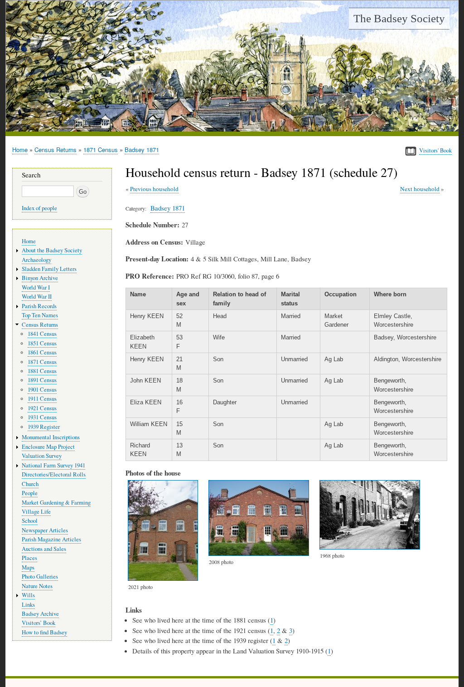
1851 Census (42, 343)
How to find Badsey (44, 632)
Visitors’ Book (38, 623)
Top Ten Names (40, 315)
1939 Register (44, 427)
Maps (28, 567)
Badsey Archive (40, 614)
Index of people (39, 208)
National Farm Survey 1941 (53, 465)
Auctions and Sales (44, 549)
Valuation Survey (42, 456)
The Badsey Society (399, 18)
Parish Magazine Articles (51, 539)
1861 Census (42, 352)
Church (30, 484)
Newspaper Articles (45, 530)
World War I (36, 287)
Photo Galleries (40, 576)
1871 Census (100, 149)
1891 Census (42, 380)
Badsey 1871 (142, 149)
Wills (28, 595)
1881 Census (42, 371)
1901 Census (42, 389)
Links (28, 604)
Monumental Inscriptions (51, 437)
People (30, 493)
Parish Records (39, 306)
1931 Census (42, 417)
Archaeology (36, 260)
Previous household (154, 189)
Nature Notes (37, 586)
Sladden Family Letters (49, 269)
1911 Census (42, 398)
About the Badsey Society (52, 250)
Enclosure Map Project (48, 447)
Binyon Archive (40, 278)
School (30, 521)
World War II (37, 296)
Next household (420, 189)
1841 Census (42, 334)
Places (29, 558)
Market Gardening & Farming (56, 502)
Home (20, 149)
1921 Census (42, 408)
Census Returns (55, 149)
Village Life (36, 511)
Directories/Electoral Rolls (54, 474)
